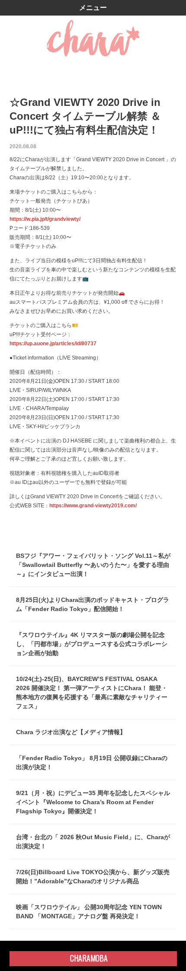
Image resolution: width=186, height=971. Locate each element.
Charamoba (89, 958)
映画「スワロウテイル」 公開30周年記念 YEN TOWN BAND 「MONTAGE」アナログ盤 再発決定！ (89, 912)
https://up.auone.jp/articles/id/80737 (53, 344)
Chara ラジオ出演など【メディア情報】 (71, 732)
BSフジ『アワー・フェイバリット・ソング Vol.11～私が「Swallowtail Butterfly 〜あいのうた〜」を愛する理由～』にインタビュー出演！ (93, 564)
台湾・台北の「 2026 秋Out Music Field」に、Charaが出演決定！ (93, 842)
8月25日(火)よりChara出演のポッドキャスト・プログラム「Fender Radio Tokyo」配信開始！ (92, 604)
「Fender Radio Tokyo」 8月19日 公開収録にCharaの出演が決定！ (91, 762)
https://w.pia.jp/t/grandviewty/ (45, 219)
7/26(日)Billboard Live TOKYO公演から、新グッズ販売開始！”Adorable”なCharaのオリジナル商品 (93, 877)
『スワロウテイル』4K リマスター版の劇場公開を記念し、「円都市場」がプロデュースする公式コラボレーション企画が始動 (91, 643)
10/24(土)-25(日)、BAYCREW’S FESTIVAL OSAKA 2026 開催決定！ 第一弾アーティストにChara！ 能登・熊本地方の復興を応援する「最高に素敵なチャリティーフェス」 (91, 692)
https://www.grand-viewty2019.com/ (93, 506)
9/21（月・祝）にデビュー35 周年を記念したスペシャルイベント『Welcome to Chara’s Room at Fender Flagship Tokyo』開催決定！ (93, 802)
